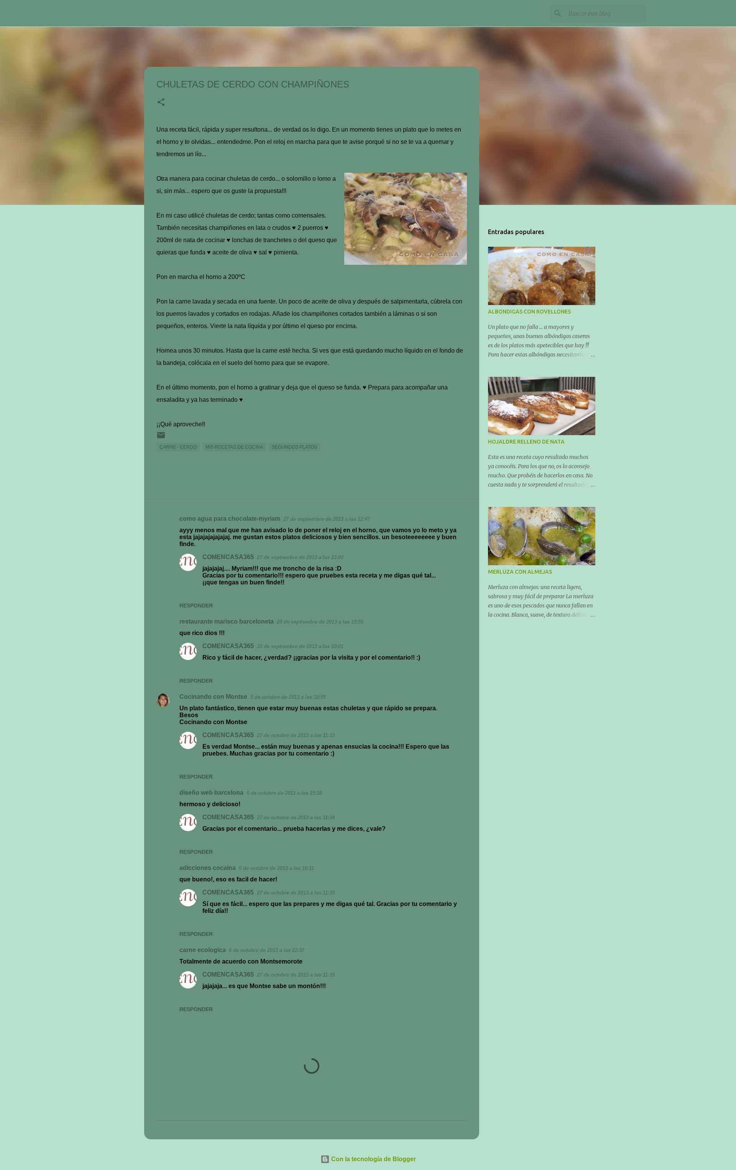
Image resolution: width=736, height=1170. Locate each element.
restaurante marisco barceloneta (226, 621)
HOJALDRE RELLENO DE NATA (526, 442)
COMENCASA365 (155, 13)
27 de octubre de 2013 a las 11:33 (296, 735)
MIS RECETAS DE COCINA (234, 447)
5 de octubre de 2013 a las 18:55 (288, 697)
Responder (196, 605)
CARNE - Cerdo (178, 447)
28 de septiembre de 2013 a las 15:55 (320, 622)
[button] (161, 102)
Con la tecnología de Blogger (373, 1159)
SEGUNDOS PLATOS (294, 447)
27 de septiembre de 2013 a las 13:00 (300, 557)
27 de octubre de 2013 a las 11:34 (296, 817)
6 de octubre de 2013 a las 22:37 (266, 950)
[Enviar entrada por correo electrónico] (161, 438)
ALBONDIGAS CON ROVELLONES (529, 312)
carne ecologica (202, 950)
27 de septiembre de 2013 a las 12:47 (326, 519)
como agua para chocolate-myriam (229, 518)
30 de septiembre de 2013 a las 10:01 (300, 646)
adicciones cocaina (207, 868)
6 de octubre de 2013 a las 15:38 (284, 793)
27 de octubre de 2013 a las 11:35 (296, 893)
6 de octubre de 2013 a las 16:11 (276, 868)
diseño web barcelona (211, 792)
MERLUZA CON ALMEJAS (520, 572)
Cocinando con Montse (213, 696)
